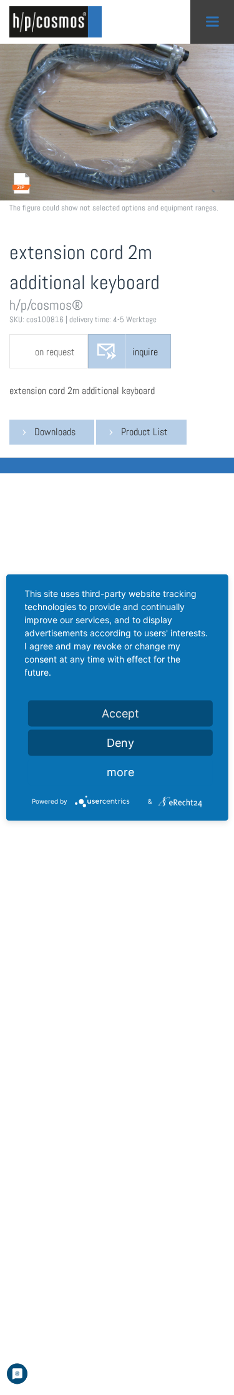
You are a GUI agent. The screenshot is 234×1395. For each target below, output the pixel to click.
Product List (144, 431)
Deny (120, 742)
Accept (120, 713)
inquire (145, 351)
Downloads (55, 431)
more (120, 772)
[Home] (59, 21)
